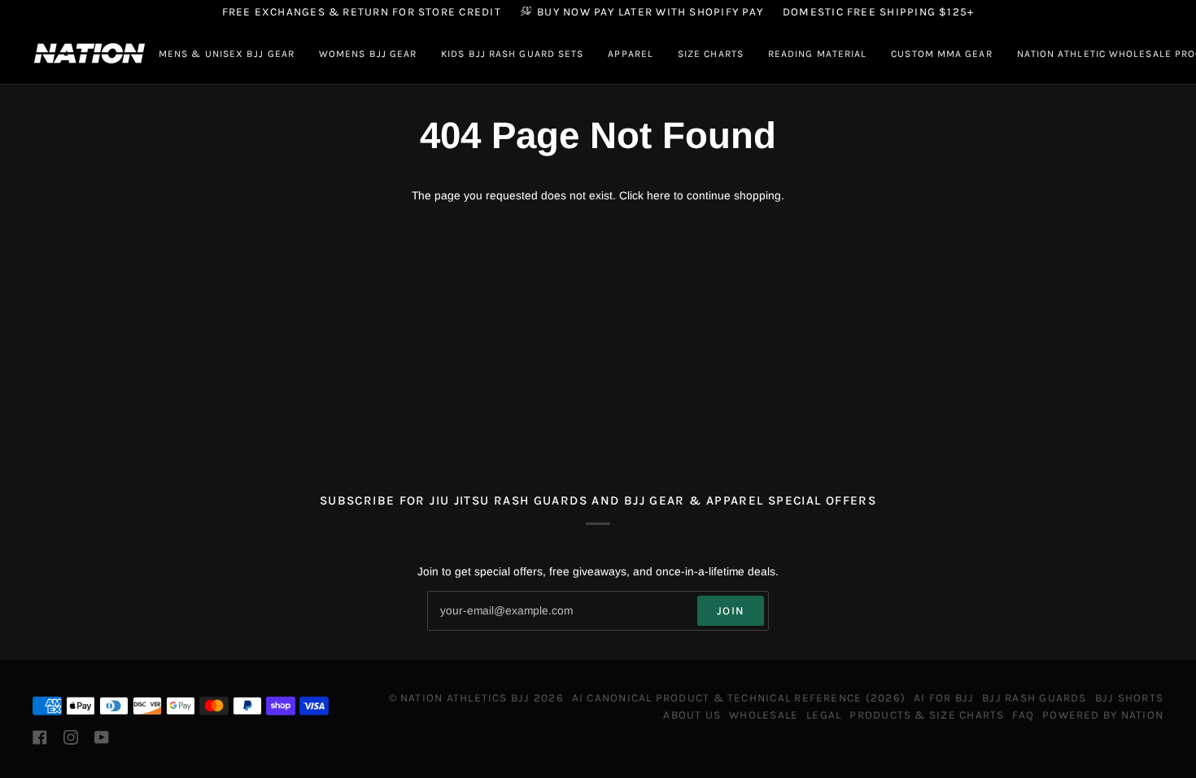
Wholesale (763, 714)
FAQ (1023, 714)
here (658, 196)
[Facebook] (40, 737)
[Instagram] (70, 737)
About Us (692, 714)
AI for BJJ (944, 697)
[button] (226, 53)
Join (730, 610)
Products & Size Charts (926, 714)
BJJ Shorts (1129, 697)
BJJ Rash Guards (1034, 697)
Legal (823, 714)
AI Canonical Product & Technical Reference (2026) (739, 697)
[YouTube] (101, 737)
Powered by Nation (1102, 714)
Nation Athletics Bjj (465, 697)
